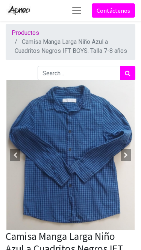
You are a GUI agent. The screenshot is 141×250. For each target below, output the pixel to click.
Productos (25, 32)
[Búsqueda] (127, 73)
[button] (15, 155)
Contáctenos (113, 10)
